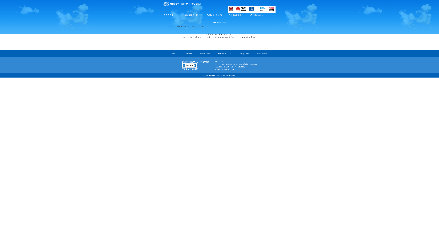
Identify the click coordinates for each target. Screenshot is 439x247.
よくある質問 (239, 16)
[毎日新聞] (189, 65)
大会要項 (174, 16)
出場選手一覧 (196, 16)
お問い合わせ (261, 16)
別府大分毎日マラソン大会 (182, 4)
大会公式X (193, 69)
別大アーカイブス (218, 16)
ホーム (174, 54)
